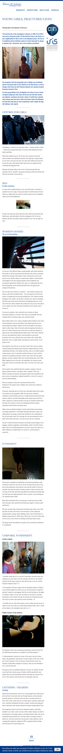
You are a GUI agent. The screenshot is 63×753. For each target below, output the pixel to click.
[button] (3, 204)
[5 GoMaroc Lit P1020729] (23, 204)
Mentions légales (36, 746)
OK (57, 749)
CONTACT (31, 741)
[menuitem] (55, 10)
